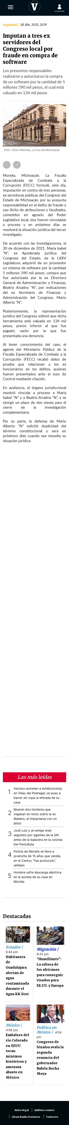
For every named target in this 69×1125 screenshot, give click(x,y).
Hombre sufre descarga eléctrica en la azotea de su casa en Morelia (37, 876)
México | (14, 1025)
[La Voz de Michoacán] (34, 5)
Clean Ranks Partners (26, 1117)
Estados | (14, 947)
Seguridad (10, 25)
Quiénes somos (44, 1110)
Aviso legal (22, 1110)
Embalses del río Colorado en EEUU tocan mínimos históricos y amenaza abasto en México (17, 1056)
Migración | (47, 949)
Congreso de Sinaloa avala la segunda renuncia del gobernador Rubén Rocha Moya (50, 1058)
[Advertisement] (34, 602)
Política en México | (46, 1029)
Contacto (52, 1117)
